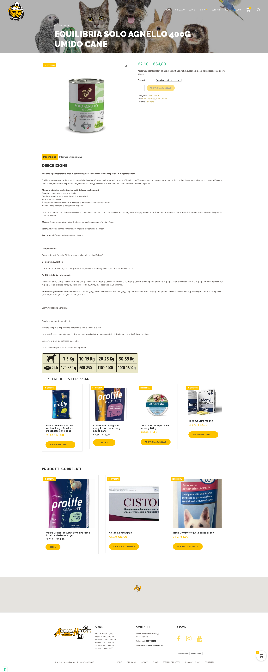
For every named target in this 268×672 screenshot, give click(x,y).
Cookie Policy (196, 654)
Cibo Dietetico (148, 98)
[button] (125, 66)
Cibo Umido (161, 98)
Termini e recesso (171, 662)
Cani (150, 95)
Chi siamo (180, 10)
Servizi (192, 10)
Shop (202, 10)
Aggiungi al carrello (160, 88)
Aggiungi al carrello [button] (60, 445)
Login (238, 10)
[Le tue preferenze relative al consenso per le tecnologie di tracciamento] (5, 669)
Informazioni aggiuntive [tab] (70, 157)
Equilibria (150, 101)
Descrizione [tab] (49, 156)
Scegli (104, 443)
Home (168, 10)
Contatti (216, 10)
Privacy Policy (183, 654)
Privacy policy (192, 662)
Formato (142, 80)
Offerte (156, 95)
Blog (227, 10)
